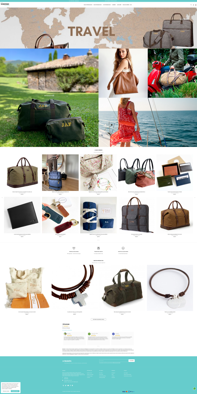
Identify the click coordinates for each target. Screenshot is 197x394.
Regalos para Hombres (22, 235)
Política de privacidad (127, 374)
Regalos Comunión (98, 235)
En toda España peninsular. (123, 253)
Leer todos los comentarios (67, 330)
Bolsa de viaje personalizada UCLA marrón (175, 234)
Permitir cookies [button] (15, 391)
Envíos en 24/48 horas (123, 251)
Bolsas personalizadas (175, 235)
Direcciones (101, 374)
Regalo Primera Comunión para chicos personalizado (98, 234)
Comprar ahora (172, 78)
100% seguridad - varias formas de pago (73, 253)
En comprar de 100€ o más (98, 253)
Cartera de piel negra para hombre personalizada (22, 234)
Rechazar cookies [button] (6, 391)
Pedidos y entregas (90, 374)
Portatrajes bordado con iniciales (136, 234)
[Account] (193, 5)
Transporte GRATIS (98, 251)
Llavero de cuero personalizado (60, 234)
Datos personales (102, 377)
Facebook (113, 377)
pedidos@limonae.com (68, 380)
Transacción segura (74, 251)
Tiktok (112, 374)
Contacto (88, 377)
